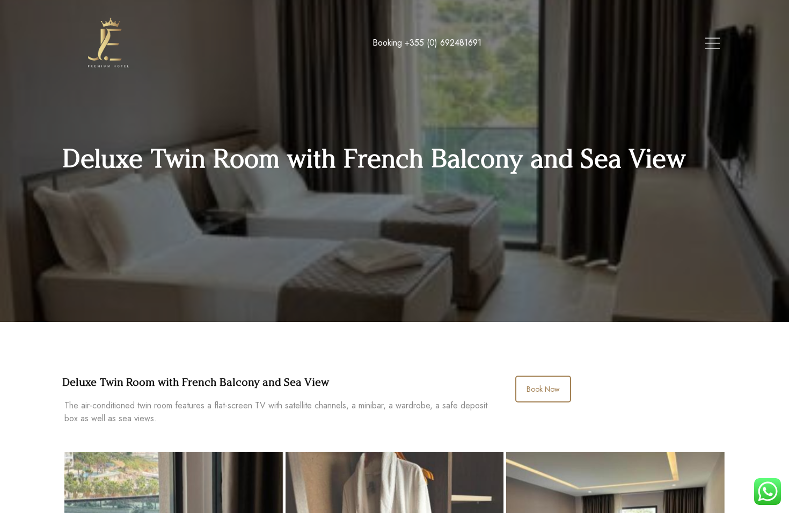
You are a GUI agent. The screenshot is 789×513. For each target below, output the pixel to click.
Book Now (543, 389)
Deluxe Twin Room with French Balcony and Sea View (195, 382)
